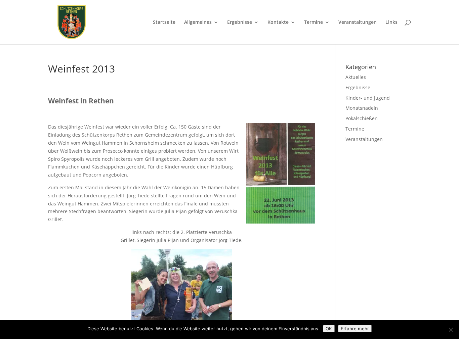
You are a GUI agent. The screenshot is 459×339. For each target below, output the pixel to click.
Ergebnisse (239, 22)
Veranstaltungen (357, 22)
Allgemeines (198, 22)
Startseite (164, 22)
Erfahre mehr (355, 328)
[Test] (450, 329)
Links (391, 22)
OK (329, 328)
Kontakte (278, 22)
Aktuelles (355, 77)
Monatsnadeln (361, 108)
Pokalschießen (361, 118)
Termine (313, 22)
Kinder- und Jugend (367, 98)
